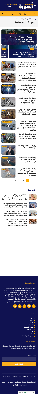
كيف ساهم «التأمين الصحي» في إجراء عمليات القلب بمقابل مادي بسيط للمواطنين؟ (27, 172)
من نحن (33, 376)
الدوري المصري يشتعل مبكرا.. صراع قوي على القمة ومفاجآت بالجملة (21, 39)
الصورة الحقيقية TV (20, 19)
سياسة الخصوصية (17, 376)
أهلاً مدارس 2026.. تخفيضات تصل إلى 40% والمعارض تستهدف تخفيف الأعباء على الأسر (27, 77)
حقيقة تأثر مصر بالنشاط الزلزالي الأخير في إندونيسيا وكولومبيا (28, 100)
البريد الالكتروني (31, 355)
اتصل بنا (26, 376)
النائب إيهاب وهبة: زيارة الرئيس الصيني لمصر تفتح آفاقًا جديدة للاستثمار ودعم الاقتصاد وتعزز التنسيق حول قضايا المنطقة (16, 222)
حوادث (12, 14)
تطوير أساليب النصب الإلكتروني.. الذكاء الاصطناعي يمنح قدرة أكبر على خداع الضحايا (27, 88)
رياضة (19, 14)
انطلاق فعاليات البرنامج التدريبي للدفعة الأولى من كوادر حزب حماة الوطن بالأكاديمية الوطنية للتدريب (15, 213)
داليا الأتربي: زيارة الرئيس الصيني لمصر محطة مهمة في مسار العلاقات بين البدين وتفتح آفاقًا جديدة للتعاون (14, 197)
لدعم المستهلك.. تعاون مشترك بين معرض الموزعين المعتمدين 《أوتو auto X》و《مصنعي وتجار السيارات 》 (14, 205)
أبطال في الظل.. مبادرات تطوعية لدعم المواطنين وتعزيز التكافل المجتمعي (27, 64)
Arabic (21, 392)
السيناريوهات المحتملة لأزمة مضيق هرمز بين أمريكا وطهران (28, 159)
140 (15, 181)
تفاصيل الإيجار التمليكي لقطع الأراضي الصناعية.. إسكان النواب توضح (27, 112)
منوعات (32, 49)
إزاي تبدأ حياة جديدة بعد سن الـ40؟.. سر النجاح (27, 146)
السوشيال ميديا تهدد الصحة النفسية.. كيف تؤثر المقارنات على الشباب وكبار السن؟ (23, 54)
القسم (29, 19)
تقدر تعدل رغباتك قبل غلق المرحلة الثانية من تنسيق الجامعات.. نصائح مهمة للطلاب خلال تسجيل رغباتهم (27, 126)
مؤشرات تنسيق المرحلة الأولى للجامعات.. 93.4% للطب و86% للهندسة (28, 136)
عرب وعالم (5, 157)
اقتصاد (3, 14)
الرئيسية (34, 14)
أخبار (25, 14)
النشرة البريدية (7, 376)
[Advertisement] (19, 251)
